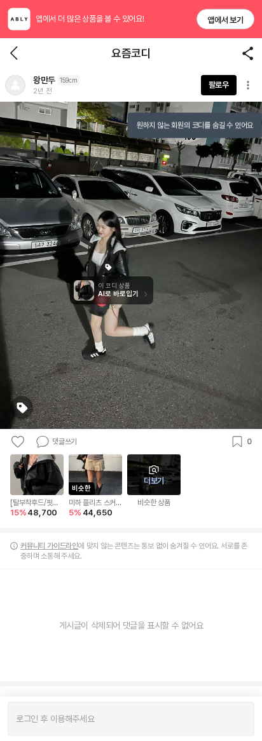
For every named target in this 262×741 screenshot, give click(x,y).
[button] (15, 85)
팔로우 (219, 85)
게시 (238, 719)
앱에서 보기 (225, 20)
